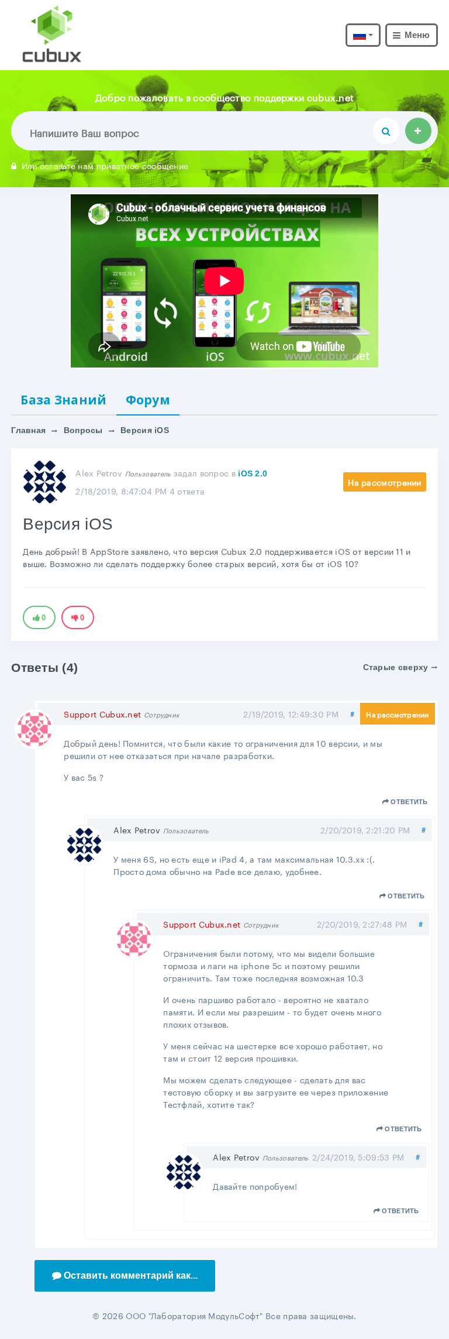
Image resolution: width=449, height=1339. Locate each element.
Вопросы (83, 430)
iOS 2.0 (252, 473)
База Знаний (63, 400)
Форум (148, 400)
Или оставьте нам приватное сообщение (105, 165)
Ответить (409, 801)
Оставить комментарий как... (131, 1275)
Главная (28, 430)
